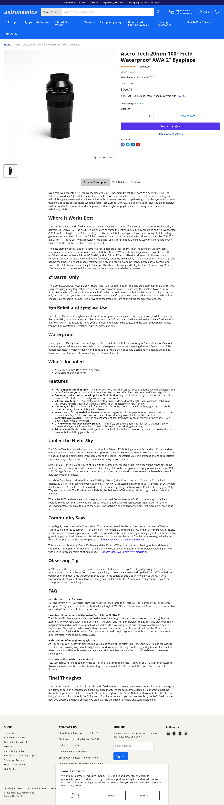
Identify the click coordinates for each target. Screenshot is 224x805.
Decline (144, 795)
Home (7, 44)
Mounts (89, 22)
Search (7, 788)
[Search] (158, 12)
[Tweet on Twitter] (128, 144)
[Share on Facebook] (123, 144)
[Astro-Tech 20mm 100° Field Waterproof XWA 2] (10, 171)
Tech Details (118, 182)
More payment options (170, 134)
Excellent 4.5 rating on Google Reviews (106, 2)
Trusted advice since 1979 (73, 2)
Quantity (125, 109)
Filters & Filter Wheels (62, 23)
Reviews (135, 182)
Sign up (120, 756)
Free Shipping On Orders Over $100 (143, 2)
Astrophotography (111, 22)
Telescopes (12, 22)
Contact (18, 788)
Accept (110, 795)
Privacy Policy (73, 785)
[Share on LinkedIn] (133, 144)
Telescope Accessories (165, 23)
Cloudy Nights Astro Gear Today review (122, 539)
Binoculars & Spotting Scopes (137, 23)
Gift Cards (11, 34)
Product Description (95, 182)
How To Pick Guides (198, 22)
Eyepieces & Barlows (37, 22)
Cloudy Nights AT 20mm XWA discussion (125, 551)
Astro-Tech (130, 83)
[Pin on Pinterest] (138, 144)
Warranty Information (36, 788)
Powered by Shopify (14, 796)
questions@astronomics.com (82, 757)
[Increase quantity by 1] (149, 116)
